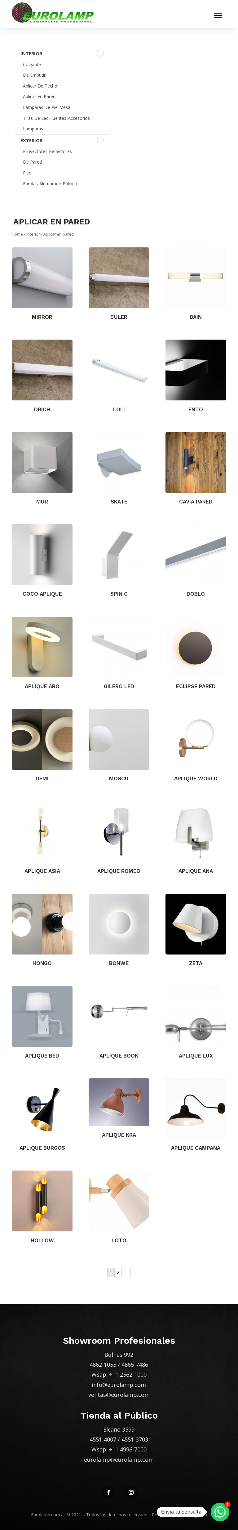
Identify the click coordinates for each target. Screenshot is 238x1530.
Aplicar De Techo (40, 86)
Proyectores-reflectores (47, 151)
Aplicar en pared (39, 96)
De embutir (34, 75)
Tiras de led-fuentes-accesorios (56, 118)
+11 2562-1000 (128, 1374)
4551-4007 (103, 1439)
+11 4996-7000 (128, 1449)
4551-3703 (134, 1439)
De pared (32, 162)
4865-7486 (134, 1364)
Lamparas (33, 129)
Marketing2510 (192, 1515)
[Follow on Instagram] (131, 1492)
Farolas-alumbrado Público (50, 184)
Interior (31, 53)
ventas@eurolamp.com (119, 1394)
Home (17, 234)
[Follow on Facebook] (108, 1492)
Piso (27, 173)
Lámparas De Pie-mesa (46, 107)
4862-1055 (103, 1364)
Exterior (31, 140)
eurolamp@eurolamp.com (119, 1459)
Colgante (32, 64)
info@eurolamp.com (119, 1384)
